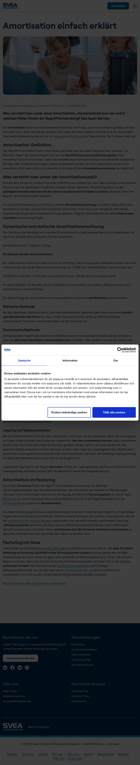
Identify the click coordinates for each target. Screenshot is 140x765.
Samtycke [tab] (24, 360)
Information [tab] (70, 360)
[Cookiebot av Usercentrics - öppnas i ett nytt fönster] (120, 350)
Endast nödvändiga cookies (69, 412)
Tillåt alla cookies (114, 412)
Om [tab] (115, 360)
